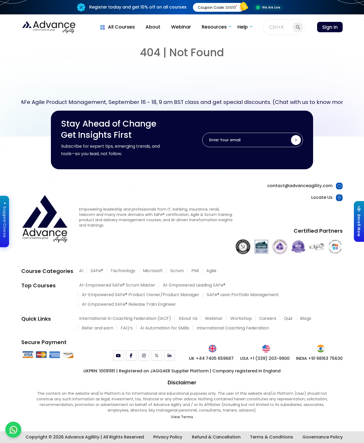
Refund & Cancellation (216, 437)
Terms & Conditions (271, 437)
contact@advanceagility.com (300, 186)
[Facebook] (131, 355)
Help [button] (242, 26)
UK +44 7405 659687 (211, 358)
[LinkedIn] (169, 355)
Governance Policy (322, 437)
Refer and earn (97, 328)
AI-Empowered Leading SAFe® (194, 285)
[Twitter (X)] (156, 355)
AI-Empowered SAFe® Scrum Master (117, 285)
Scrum (177, 271)
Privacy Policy (167, 437)
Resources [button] (214, 26)
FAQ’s (127, 328)
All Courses (121, 26)
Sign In (330, 27)
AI (81, 271)
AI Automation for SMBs (164, 328)
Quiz (288, 318)
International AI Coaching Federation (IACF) (125, 318)
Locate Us (322, 197)
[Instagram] (144, 355)
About (152, 26)
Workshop (241, 318)
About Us (188, 318)
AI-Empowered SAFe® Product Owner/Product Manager (140, 295)
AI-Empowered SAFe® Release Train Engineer (129, 304)
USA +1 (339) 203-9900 (265, 358)
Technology (123, 271)
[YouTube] (118, 355)
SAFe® (97, 271)
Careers (267, 318)
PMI (195, 271)
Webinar (181, 26)
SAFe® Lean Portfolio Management (243, 295)
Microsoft (153, 271)
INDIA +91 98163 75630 (319, 358)
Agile (211, 271)
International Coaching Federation (233, 328)
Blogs (305, 318)
